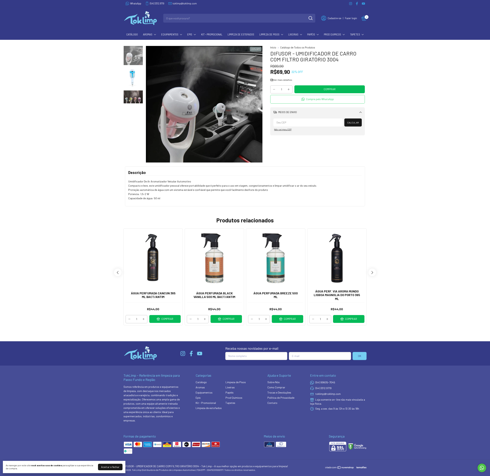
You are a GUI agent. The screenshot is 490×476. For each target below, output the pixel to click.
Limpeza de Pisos (269, 34)
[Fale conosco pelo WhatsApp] (482, 468)
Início (273, 47)
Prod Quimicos (332, 34)
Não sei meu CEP (283, 129)
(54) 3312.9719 (157, 3)
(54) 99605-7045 (325, 382)
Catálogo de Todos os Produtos (297, 47)
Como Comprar (276, 387)
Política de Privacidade (280, 397)
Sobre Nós (273, 382)
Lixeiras (293, 34)
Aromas (147, 34)
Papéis (311, 34)
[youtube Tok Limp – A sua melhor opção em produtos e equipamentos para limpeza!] (363, 3)
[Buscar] (310, 18)
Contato (272, 402)
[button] (317, 99)
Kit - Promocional (211, 34)
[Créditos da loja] (360, 467)
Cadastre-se (334, 18)
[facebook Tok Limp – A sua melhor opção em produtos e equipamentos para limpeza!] (357, 3)
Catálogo (132, 34)
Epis (189, 34)
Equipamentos (169, 34)
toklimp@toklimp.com (185, 3)
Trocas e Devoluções (279, 392)
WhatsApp (135, 3)
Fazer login (351, 18)
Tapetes (355, 34)
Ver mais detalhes (282, 79)
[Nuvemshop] (339, 468)
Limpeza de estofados (241, 34)
